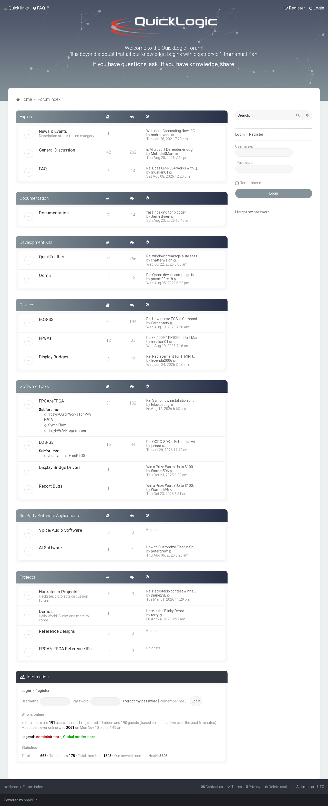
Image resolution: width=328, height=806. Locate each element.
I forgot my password (140, 701)
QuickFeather (51, 256)
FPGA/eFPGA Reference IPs (65, 648)
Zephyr (53, 456)
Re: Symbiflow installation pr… (170, 400)
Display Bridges (53, 356)
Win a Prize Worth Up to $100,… (171, 467)
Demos (46, 611)
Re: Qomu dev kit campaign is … (171, 275)
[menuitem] (39, 8)
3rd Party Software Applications (49, 515)
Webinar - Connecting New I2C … (172, 131)
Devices (27, 304)
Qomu (45, 275)
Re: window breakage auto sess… (173, 256)
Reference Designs (57, 631)
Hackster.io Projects (58, 591)
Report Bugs (50, 486)
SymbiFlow (56, 425)
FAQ (43, 168)
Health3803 (158, 756)
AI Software (50, 547)
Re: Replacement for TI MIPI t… (171, 356)
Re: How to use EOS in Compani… (172, 319)
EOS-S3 (46, 319)
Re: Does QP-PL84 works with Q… (172, 168)
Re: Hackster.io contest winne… (171, 591)
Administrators (48, 737)
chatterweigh (161, 260)
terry (155, 615)
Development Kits (36, 242)
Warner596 (160, 471)
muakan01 (159, 172)
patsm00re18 (162, 279)
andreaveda (160, 135)
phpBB (29, 800)
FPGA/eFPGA (51, 401)
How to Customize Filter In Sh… (171, 547)
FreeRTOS (76, 456)
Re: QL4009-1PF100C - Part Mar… (173, 338)
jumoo (156, 446)
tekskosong (160, 404)
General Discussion (57, 150)
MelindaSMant (163, 154)
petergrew (159, 551)
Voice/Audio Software (60, 530)
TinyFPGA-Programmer (66, 430)
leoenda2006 (161, 360)
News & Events (53, 131)
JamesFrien (160, 216)
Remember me (172, 701)
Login (26, 691)
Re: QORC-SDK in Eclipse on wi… (171, 442)
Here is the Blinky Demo (165, 611)
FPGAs (45, 338)
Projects (27, 577)
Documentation (34, 198)
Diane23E (158, 595)
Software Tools (34, 386)
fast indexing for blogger (166, 212)
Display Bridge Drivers (59, 467)
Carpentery (160, 323)
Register (42, 691)
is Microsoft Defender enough (170, 149)
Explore (26, 116)
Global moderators (79, 737)
